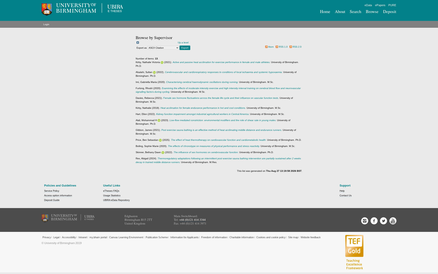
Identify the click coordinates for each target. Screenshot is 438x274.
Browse (372, 11)
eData (368, 5)
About (340, 11)
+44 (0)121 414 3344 (192, 219)
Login (46, 24)
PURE (392, 5)
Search (355, 11)
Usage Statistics (111, 195)
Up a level (183, 42)
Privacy (46, 237)
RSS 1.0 (283, 46)
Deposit (389, 11)
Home (325, 11)
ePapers (380, 5)
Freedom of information (214, 237)
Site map (293, 237)
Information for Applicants (184, 237)
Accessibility (69, 237)
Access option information (58, 195)
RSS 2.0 (297, 46)
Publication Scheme (157, 237)
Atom (271, 46)
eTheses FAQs (111, 190)
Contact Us (346, 195)
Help (342, 190)
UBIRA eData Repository (116, 200)
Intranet (83, 237)
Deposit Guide (52, 200)
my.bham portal (98, 237)
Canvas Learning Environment (126, 237)
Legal (56, 237)
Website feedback (311, 237)
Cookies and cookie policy (271, 237)
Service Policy (51, 190)
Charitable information (241, 237)
